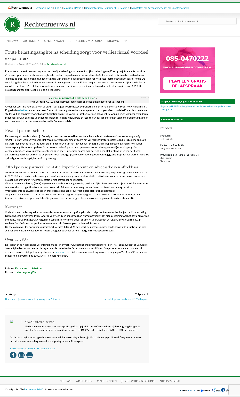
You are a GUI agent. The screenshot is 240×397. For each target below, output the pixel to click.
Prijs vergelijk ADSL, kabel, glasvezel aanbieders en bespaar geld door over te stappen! (77, 101)
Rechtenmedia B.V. (34, 389)
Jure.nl (58, 8)
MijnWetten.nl (138, 8)
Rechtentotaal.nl (180, 8)
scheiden (23, 110)
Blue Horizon (166, 158)
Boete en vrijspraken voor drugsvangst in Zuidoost (32, 299)
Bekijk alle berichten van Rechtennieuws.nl (33, 348)
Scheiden (37, 268)
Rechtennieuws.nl (43, 8)
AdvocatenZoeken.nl (159, 8)
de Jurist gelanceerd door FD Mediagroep (126, 299)
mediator (60, 252)
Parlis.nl (79, 8)
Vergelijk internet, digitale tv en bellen (73, 97)
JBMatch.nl (123, 8)
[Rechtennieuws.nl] (39, 31)
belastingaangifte (25, 272)
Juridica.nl (110, 8)
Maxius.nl (68, 8)
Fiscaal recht (23, 268)
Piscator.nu (165, 161)
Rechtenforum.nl (94, 8)
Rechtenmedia (167, 138)
